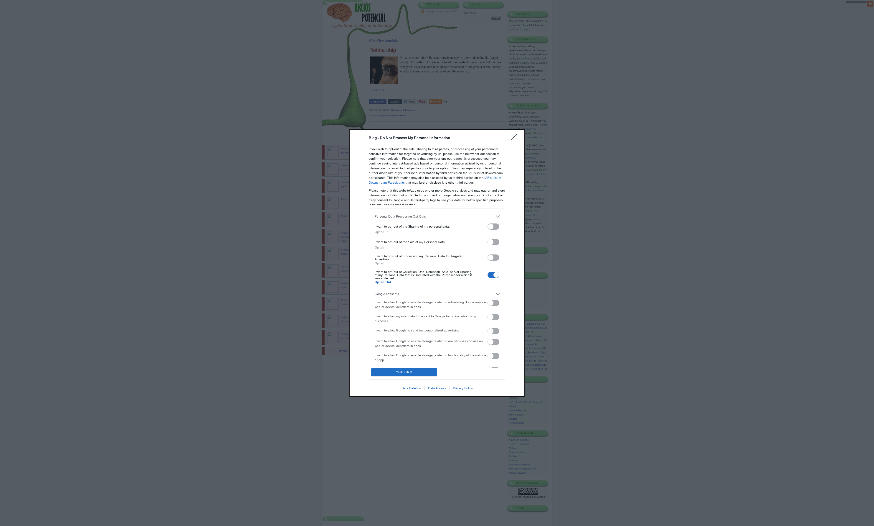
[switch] (493, 226)
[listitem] (437, 216)
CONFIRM (404, 372)
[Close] (515, 138)
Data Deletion (411, 388)
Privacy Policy (463, 388)
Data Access (437, 388)
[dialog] (437, 263)
